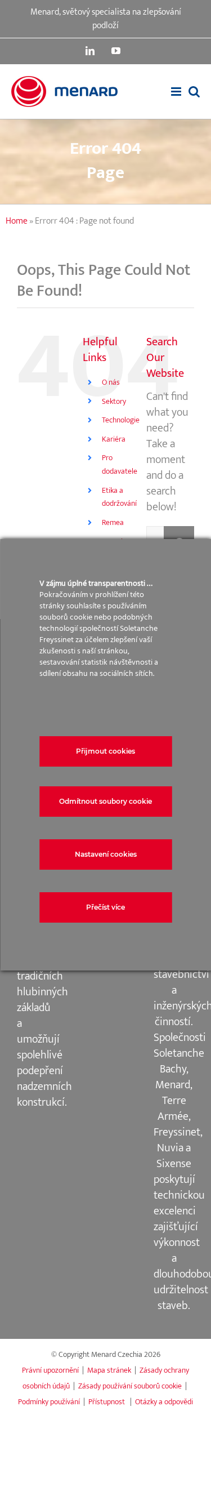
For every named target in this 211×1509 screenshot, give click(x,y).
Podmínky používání (49, 1401)
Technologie (121, 419)
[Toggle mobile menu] (177, 91)
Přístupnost (107, 1401)
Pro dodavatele (119, 464)
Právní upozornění (50, 1370)
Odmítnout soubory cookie (105, 801)
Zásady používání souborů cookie (130, 1385)
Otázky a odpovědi (164, 1401)
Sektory (114, 401)
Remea (113, 522)
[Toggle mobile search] (194, 91)
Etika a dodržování (119, 497)
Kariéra (113, 439)
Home (17, 221)
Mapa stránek (109, 1370)
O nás (111, 382)
